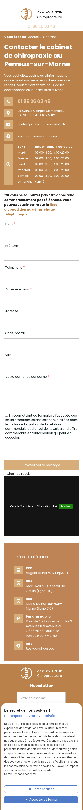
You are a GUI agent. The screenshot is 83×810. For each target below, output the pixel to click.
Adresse (11, 311)
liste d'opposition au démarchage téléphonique (30, 209)
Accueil (33, 37)
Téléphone (15, 267)
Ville (8, 355)
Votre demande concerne (27, 376)
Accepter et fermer (43, 799)
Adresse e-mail (18, 289)
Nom (10, 223)
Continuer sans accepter (20, 774)
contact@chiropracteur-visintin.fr (41, 124)
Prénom (11, 245)
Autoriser (66, 506)
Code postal (15, 333)
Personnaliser (43, 789)
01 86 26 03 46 (41, 26)
